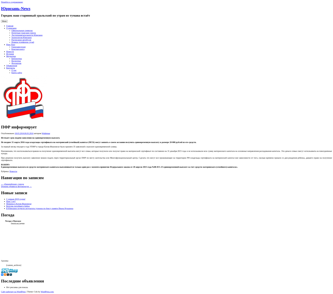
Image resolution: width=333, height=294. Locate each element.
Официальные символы (22, 30)
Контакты (10, 68)
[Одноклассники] (5, 274)
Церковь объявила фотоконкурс (16, 186)
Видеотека (16, 61)
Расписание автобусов (21, 40)
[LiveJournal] (11, 274)
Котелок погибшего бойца (18, 206)
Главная (9, 26)
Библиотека (16, 58)
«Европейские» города (12, 184)
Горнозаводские (18, 47)
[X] (8, 274)
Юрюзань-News (15, 8)
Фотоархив (16, 63)
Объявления (11, 66)
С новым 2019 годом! (15, 199)
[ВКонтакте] (2, 274)
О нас (14, 70)
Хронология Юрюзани (21, 37)
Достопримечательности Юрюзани (27, 35)
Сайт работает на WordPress (13, 292)
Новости (10, 51)
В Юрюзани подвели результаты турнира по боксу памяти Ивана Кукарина (39, 208)
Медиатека (11, 56)
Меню (4, 21)
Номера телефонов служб (22, 42)
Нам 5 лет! (11, 201)
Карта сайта (16, 73)
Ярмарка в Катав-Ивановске (18, 204)
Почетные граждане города (23, 33)
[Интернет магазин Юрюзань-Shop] (9, 272)
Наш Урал (10, 44)
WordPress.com (47, 292)
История (10, 54)
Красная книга (17, 49)
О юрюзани (11, 28)
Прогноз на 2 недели (17, 223)
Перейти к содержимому (12, 2)
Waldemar (46, 133)
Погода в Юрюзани (13, 221)
